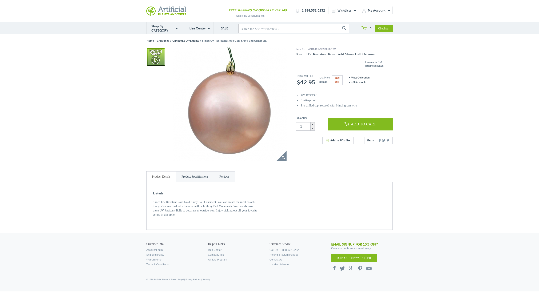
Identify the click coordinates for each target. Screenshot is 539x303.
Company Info (216, 254)
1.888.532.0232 (313, 10)
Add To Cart (363, 124)
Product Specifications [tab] (194, 176)
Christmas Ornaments (185, 40)
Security (206, 279)
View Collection (360, 77)
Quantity (302, 118)
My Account (377, 10)
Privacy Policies (192, 279)
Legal (181, 279)
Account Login (154, 250)
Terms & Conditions (157, 264)
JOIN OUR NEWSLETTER (354, 257)
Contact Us (276, 259)
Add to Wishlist (340, 140)
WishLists (345, 10)
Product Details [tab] (161, 176)
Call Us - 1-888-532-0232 (284, 250)
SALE (224, 28)
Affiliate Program (217, 259)
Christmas (163, 40)
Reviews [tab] (224, 176)
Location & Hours (279, 264)
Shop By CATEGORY (159, 28)
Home (150, 40)
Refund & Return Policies (284, 254)
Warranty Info (153, 259)
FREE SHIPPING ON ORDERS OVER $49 (258, 10)
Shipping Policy (155, 254)
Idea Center (197, 28)
